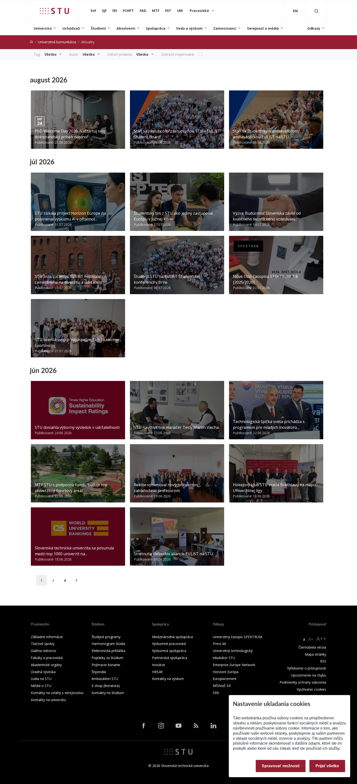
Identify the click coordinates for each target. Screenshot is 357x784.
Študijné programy (106, 636)
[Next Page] (76, 580)
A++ (321, 638)
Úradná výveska (43, 671)
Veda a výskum (189, 28)
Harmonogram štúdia (108, 643)
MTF (155, 10)
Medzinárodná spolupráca (172, 636)
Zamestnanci (224, 28)
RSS (323, 661)
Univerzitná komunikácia (57, 42)
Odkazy (313, 28)
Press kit (219, 643)
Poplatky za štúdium (107, 657)
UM (180, 10)
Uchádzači (71, 28)
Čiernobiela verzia (312, 647)
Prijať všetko (327, 766)
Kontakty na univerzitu (48, 699)
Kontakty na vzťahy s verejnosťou (57, 692)
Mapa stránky (315, 654)
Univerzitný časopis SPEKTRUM (237, 636)
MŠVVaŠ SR (222, 685)
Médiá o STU (41, 685)
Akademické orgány (46, 664)
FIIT (168, 10)
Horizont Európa (225, 671)
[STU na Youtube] (178, 726)
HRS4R (157, 671)
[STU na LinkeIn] (213, 726)
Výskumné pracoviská (169, 643)
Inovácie (158, 664)
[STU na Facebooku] (143, 726)
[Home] (31, 42)
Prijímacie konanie (106, 664)
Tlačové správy (42, 643)
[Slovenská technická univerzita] (54, 11)
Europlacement (225, 678)
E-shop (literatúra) (106, 685)
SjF (104, 10)
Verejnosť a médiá (263, 28)
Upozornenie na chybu (308, 675)
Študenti (98, 28)
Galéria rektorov (43, 650)
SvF (93, 10)
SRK (216, 692)
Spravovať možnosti (280, 766)
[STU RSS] (196, 726)
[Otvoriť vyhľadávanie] (316, 10)
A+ (310, 639)
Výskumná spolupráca (169, 650)
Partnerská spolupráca (169, 657)
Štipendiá (99, 671)
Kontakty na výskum (168, 678)
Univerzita (43, 28)
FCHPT (128, 10)
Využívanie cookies (311, 689)
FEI (114, 10)
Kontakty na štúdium (108, 692)
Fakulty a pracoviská (47, 657)
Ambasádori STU (105, 678)
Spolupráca (155, 28)
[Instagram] (161, 726)
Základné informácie (47, 636)
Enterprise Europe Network (234, 664)
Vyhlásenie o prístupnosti (306, 668)
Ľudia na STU (41, 678)
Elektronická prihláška (108, 650)
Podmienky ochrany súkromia (303, 682)
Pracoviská (200, 10)
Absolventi (126, 28)
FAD (143, 10)
